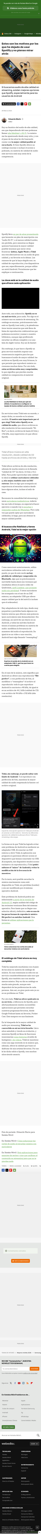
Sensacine (24, 1468)
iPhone (4, 1416)
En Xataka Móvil (9, 944)
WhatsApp (25, 1416)
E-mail (29, 103)
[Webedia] (8, 1445)
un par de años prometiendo (25, 234)
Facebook (18, 103)
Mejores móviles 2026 (24, 1353)
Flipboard (25, 103)
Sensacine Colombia (28, 1517)
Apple (23, 1401)
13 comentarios (10, 104)
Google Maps (28, 34)
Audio (27, 1166)
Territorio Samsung (28, 1408)
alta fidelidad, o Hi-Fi (17, 133)
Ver (21, 1261)
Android (5, 1412)
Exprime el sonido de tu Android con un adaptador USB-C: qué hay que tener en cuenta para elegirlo (18, 663)
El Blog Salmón (26, 1495)
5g (22, 1412)
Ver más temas (8, 1427)
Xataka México (7, 1511)
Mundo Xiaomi (7, 1466)
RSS (27, 1382)
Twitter (21, 103)
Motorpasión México (28, 1520)
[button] (16, 119)
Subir (33, 1444)
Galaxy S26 (7, 34)
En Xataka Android (11, 659)
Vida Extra (24, 1457)
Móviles (38, 34)
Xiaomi (4, 1404)
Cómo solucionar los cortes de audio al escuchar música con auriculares (18, 948)
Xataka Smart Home (8, 1463)
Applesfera (5, 1460)
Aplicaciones (25, 1404)
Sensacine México (27, 1514)
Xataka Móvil (6, 1457)
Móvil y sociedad (15, 1166)
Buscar (38, 1435)
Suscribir (34, 1369)
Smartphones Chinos (9, 1420)
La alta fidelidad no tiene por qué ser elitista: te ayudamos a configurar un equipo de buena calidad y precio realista (19, 404)
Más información (32, 1532)
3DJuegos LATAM (26, 1511)
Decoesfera (6, 1497)
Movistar (5, 1401)
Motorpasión (25, 1481)
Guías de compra (8, 1408)
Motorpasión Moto (27, 1484)
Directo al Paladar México (10, 1520)
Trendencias (6, 1495)
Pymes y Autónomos (28, 1497)
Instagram (17, 34)
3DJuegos (24, 1454)
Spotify (34, 1166)
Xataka (4, 1454)
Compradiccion (7, 1500)
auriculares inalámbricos (18, 501)
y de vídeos (16, 1040)
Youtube (19, 1382)
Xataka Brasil (6, 1514)
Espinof (23, 1471)
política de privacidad (30, 1373)
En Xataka (9, 399)
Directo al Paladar (8, 1481)
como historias (20, 1037)
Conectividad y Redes (28, 1420)
